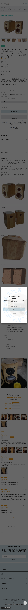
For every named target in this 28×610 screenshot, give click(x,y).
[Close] (24, 289)
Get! (14, 309)
